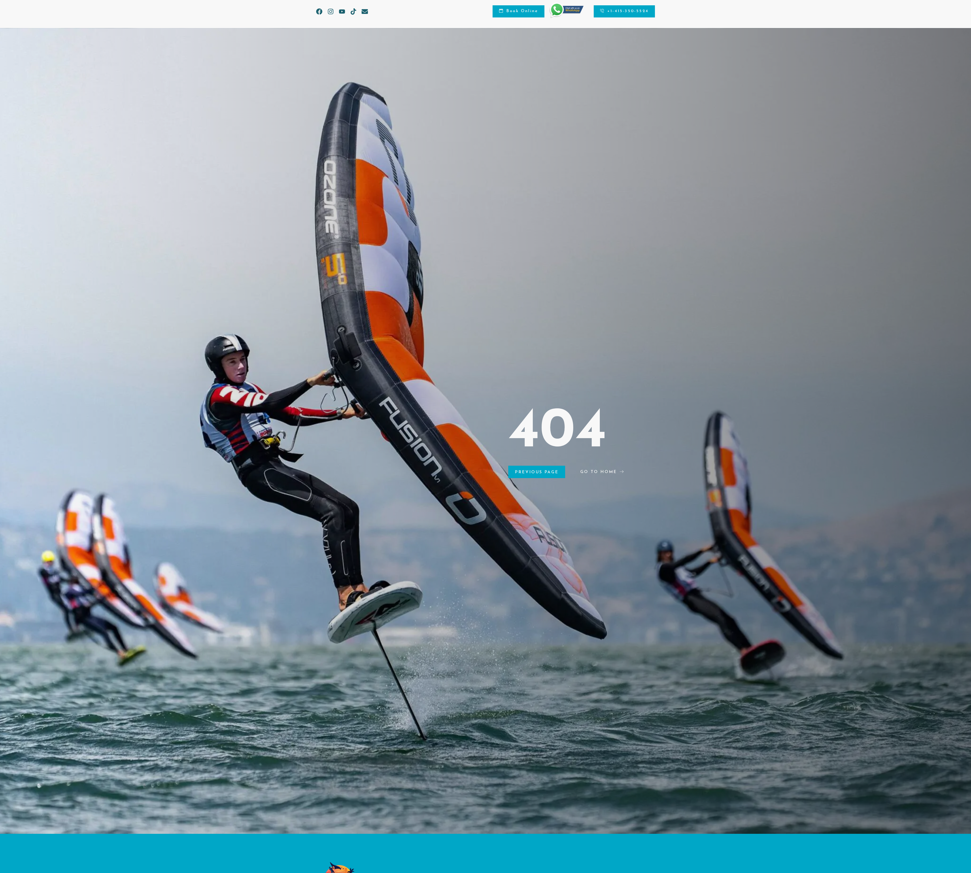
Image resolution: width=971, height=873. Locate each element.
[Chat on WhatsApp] (566, 17)
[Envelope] (365, 11)
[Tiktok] (353, 11)
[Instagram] (330, 11)
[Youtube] (342, 11)
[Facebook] (319, 11)
